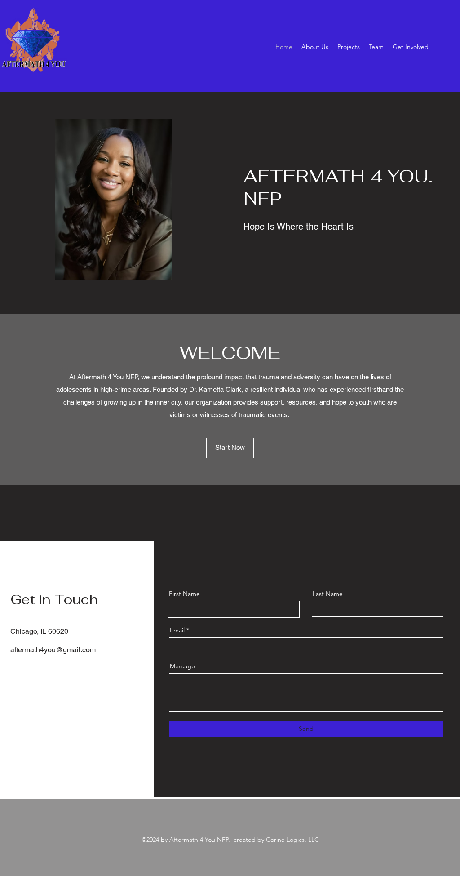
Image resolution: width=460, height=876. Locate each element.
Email (177, 630)
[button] (230, 448)
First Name (184, 594)
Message (182, 666)
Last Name (328, 594)
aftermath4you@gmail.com (53, 649)
